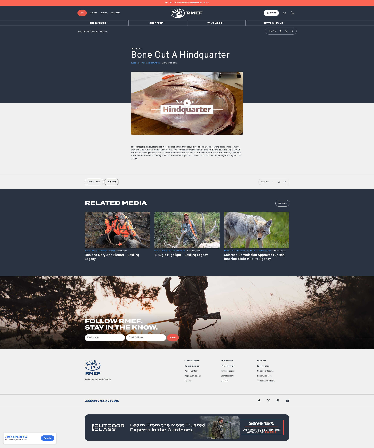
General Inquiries (192, 366)
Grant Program (227, 376)
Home (79, 32)
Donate (94, 13)
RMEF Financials (227, 366)
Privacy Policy (263, 366)
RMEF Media (87, 32)
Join (82, 13)
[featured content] (187, 427)
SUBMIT (173, 338)
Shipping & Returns (265, 371)
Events (104, 13)
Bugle (133, 63)
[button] (280, 31)
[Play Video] (187, 103)
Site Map (224, 381)
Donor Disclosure (264, 376)
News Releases (227, 371)
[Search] (285, 13)
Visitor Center (191, 371)
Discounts (115, 13)
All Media (282, 203)
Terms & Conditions (265, 381)
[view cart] (293, 13)
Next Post (111, 182)
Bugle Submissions (193, 376)
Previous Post (94, 182)
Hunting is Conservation (149, 63)
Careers (188, 381)
